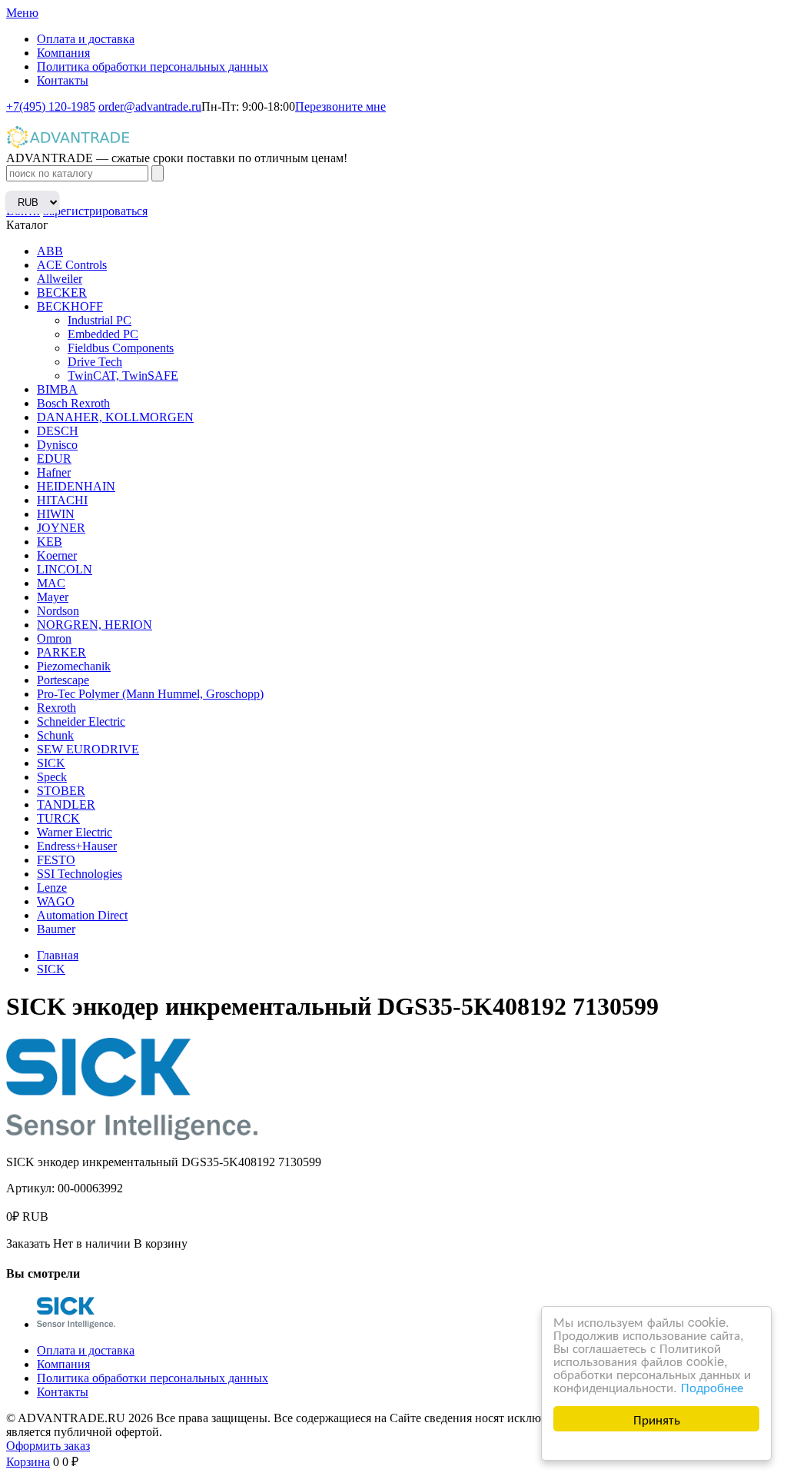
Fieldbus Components (121, 347)
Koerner (57, 555)
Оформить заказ (48, 1445)
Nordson (58, 610)
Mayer (52, 596)
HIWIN (56, 513)
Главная (57, 955)
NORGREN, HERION (94, 624)
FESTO (56, 859)
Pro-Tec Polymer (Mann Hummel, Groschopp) (150, 693)
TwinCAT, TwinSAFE (123, 375)
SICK (51, 763)
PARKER (61, 652)
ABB (50, 251)
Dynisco (57, 444)
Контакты (62, 80)
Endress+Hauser (77, 846)
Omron (54, 638)
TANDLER (66, 804)
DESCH (57, 430)
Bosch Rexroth (73, 403)
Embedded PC (103, 334)
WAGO (56, 901)
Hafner (54, 472)
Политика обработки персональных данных (152, 66)
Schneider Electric (81, 721)
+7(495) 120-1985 (50, 106)
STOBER (61, 790)
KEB (49, 541)
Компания (63, 52)
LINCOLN (64, 569)
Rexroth (56, 707)
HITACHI (62, 500)
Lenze (52, 887)
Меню (22, 12)
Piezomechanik (74, 666)
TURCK (58, 818)
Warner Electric (74, 832)
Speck (52, 776)
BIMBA (57, 389)
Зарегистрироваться (95, 211)
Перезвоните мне (340, 106)
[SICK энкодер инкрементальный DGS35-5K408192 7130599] (76, 1324)
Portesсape (63, 679)
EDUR (54, 458)
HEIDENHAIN (76, 486)
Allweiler (59, 278)
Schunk (55, 735)
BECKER (62, 292)
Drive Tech (95, 361)
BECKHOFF (70, 306)
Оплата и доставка (85, 38)
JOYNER (61, 527)
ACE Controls (72, 264)
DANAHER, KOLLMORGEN (115, 417)
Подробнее (712, 1386)
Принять (656, 1418)
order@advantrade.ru (149, 106)
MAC (51, 583)
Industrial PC (99, 320)
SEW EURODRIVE (88, 749)
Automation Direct (82, 915)
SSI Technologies (79, 873)
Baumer (56, 929)
